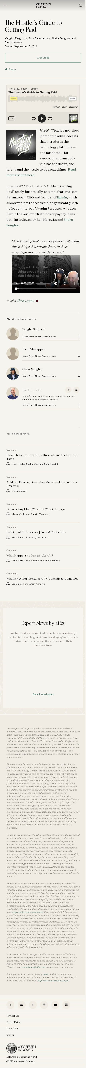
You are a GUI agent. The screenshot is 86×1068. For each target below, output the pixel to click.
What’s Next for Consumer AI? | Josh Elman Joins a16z (42, 579)
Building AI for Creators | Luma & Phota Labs (36, 532)
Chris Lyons (25, 301)
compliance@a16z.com (33, 967)
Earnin (62, 197)
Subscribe (43, 57)
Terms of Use (12, 1015)
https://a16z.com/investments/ (27, 912)
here (45, 974)
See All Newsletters (43, 694)
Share (12, 69)
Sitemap (10, 1035)
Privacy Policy (13, 1022)
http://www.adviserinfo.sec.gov (53, 980)
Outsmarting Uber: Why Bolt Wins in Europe (35, 509)
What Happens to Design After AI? (29, 555)
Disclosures (12, 1028)
